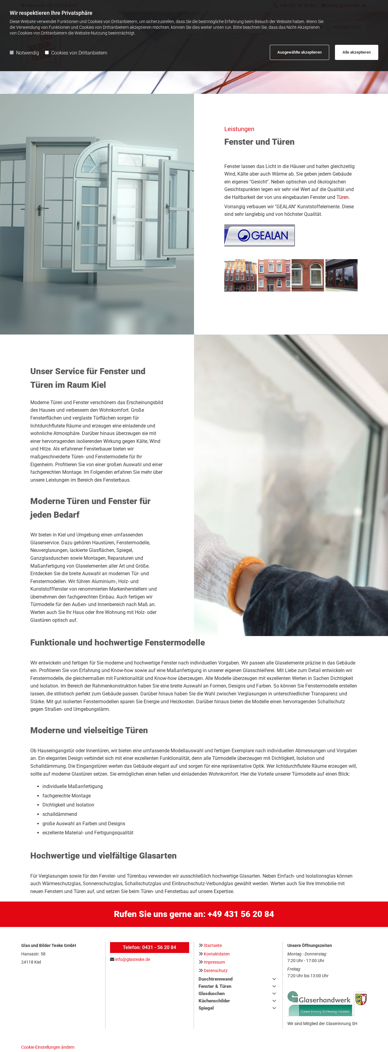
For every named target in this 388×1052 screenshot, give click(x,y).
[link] (274, 979)
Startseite (213, 945)
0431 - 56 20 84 (159, 947)
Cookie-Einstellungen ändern (48, 1047)
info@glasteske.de (132, 959)
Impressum (214, 962)
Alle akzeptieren (357, 52)
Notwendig (27, 53)
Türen (342, 197)
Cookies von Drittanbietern (79, 53)
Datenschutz (216, 970)
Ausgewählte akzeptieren (299, 52)
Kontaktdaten (217, 953)
